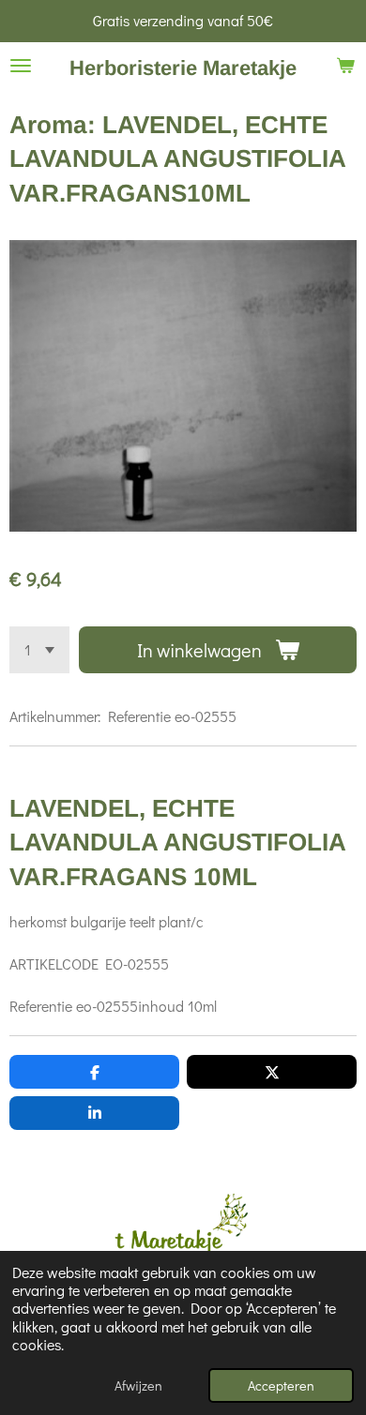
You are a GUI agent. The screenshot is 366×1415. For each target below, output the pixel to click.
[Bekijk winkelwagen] (345, 65)
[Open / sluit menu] (20, 65)
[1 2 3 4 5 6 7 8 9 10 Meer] (39, 649)
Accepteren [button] (281, 1385)
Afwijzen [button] (138, 1385)
